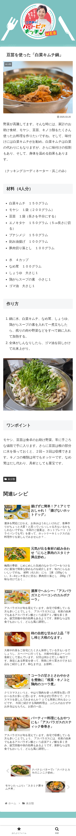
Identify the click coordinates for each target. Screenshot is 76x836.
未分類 (11, 479)
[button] (68, 524)
